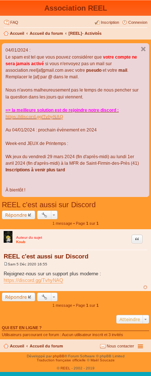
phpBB (59, 356)
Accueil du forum (46, 33)
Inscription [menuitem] (110, 22)
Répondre (16, 215)
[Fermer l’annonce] (143, 49)
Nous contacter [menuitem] (120, 346)
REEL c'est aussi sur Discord (49, 205)
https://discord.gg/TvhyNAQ (34, 116)
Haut (145, 287)
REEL (65, 368)
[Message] (6, 264)
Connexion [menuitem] (137, 22)
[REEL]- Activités (85, 33)
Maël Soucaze (103, 360)
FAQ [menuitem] (14, 22)
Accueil (17, 33)
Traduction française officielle (61, 360)
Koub (20, 242)
